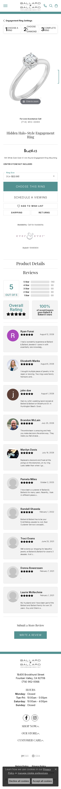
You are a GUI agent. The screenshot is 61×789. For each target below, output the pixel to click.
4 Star (26, 285)
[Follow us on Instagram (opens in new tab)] (34, 717)
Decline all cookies (19, 781)
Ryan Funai (27, 331)
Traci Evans (28, 538)
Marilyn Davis (29, 449)
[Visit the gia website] (36, 755)
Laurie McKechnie (31, 592)
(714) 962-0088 (30, 122)
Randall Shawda (30, 508)
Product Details (30, 264)
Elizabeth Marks (30, 360)
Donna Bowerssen (32, 568)
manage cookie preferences (33, 773)
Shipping (16, 212)
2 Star (26, 292)
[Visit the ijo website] (25, 755)
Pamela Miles (29, 479)
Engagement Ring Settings (19, 20)
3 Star (26, 288)
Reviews (30, 273)
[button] (50, 6)
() (53, 282)
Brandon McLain (30, 420)
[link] (45, 6)
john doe (26, 390)
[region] (30, 78)
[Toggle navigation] (5, 5)
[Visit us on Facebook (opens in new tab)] (26, 717)
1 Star (26, 295)
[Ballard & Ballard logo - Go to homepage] (30, 6)
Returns (44, 212)
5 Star (26, 282)
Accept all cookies (42, 781)
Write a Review (30, 635)
